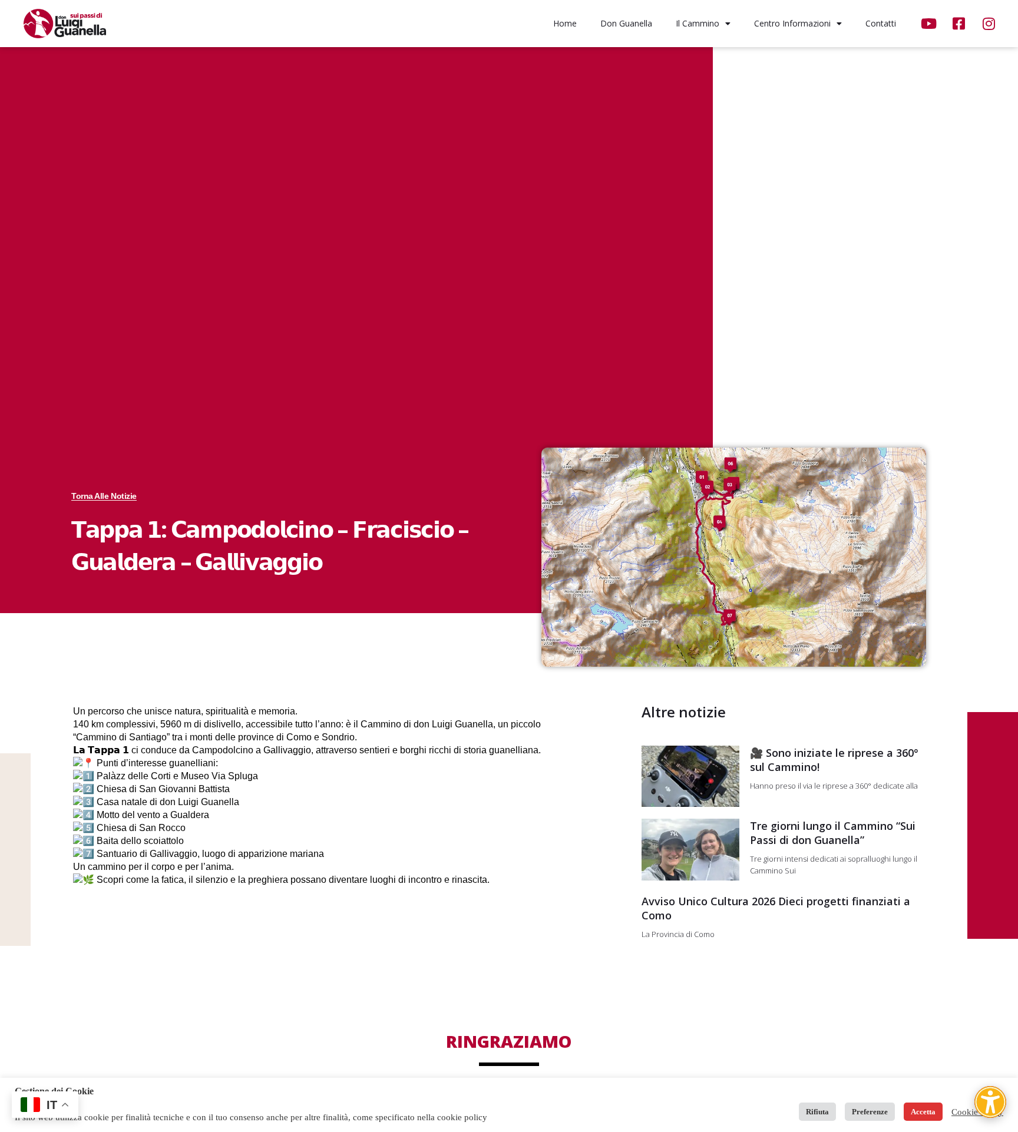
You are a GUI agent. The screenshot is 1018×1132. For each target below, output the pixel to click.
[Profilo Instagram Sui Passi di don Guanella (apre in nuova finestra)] (990, 23)
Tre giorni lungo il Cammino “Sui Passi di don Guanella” (832, 833)
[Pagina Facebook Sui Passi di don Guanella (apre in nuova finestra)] (960, 23)
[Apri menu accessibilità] (990, 1102)
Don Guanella (626, 23)
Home (565, 23)
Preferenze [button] (870, 1111)
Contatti (880, 23)
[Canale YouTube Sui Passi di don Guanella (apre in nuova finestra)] (930, 23)
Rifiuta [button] (817, 1111)
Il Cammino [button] (697, 23)
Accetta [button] (923, 1111)
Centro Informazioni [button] (792, 23)
